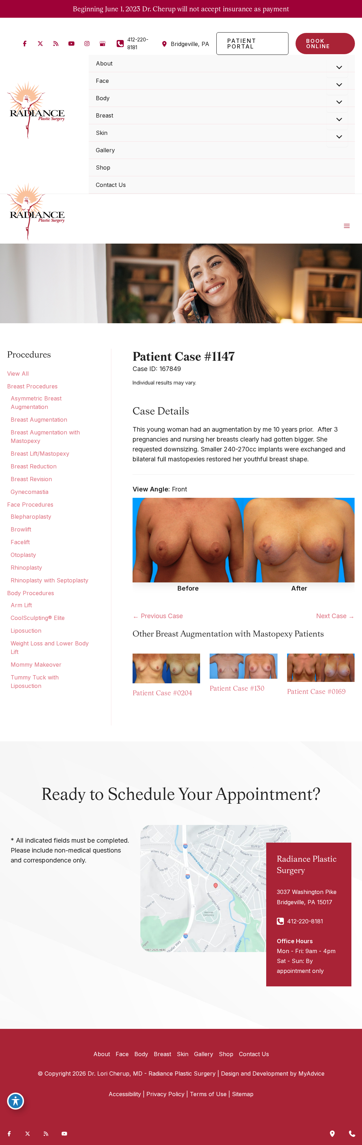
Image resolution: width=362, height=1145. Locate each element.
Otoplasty (23, 554)
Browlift (21, 529)
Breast (162, 1054)
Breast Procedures (32, 386)
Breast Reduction (34, 466)
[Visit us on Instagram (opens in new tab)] (87, 43)
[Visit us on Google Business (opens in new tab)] (102, 43)
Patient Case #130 (237, 688)
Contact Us (254, 1054)
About (101, 1054)
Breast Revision (31, 479)
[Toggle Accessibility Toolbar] (15, 1101)
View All (18, 373)
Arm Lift (21, 605)
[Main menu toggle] (347, 226)
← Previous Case (158, 616)
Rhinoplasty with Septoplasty (49, 580)
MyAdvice (311, 1073)
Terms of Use (208, 1094)
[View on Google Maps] (215, 887)
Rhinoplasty (26, 567)
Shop (226, 1054)
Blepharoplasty (31, 516)
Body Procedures (30, 593)
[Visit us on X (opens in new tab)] (40, 43)
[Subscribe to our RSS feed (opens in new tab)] (56, 43)
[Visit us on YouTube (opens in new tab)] (71, 43)
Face (122, 1054)
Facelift (20, 542)
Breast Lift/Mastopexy (40, 453)
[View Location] (166, 43)
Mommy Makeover (36, 664)
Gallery (203, 1054)
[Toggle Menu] (337, 68)
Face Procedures (30, 504)
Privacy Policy (165, 1094)
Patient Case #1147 (184, 356)
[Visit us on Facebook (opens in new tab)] (25, 43)
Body (141, 1054)
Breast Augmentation (39, 419)
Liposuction (26, 630)
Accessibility (125, 1094)
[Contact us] (352, 1133)
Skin (182, 1054)
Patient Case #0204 (162, 693)
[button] (252, 43)
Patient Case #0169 (316, 691)
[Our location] (332, 1133)
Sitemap (242, 1094)
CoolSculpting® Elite (38, 617)
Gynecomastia (29, 491)
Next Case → (335, 616)
